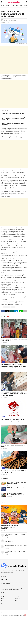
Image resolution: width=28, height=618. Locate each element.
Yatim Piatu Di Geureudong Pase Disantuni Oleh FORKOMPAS (14, 585)
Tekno (12, 5)
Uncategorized (18, 601)
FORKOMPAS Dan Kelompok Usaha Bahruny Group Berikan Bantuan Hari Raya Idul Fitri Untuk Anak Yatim (13, 118)
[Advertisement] (14, 60)
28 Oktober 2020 (10, 490)
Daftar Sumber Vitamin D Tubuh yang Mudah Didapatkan (16, 483)
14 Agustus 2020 (10, 485)
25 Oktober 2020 (10, 496)
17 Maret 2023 (4, 448)
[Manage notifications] (25, 615)
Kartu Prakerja (7, 307)
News (7, 5)
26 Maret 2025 (4, 342)
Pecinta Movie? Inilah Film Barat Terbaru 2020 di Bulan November (15, 494)
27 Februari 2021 (12, 20)
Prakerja (13, 307)
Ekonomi (3, 594)
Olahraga (17, 594)
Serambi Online (14, 2)
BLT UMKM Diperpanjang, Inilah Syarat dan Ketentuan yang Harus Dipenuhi (16, 488)
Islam (3, 442)
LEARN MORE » (4, 576)
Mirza (6, 20)
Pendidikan (19, 5)
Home (2, 5)
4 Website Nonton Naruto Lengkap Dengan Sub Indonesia (9, 527)
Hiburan (2, 598)
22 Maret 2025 (4, 397)
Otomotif (17, 596)
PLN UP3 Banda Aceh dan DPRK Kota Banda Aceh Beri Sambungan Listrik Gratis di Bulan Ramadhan (13, 123)
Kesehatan (3, 601)
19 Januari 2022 (4, 474)
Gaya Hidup (3, 596)
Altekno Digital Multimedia (21, 615)
